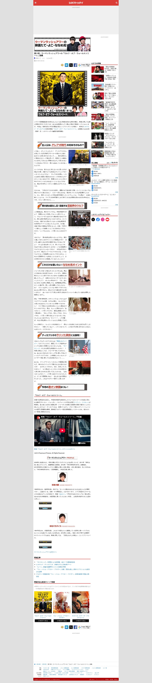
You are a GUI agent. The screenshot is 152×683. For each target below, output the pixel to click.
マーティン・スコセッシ (81, 402)
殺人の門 (97, 673)
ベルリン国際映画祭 (96, 668)
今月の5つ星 (46, 669)
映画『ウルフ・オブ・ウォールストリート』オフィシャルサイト (54, 449)
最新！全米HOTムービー (82, 671)
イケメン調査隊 (66, 669)
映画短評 (82, 674)
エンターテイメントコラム (77, 669)
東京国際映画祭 (54, 668)
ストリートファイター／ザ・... (77, 673)
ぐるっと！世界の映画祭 (69, 671)
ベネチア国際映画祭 (85, 668)
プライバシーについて (100, 679)
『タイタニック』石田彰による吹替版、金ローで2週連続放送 (55, 562)
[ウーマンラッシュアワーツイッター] (45, 508)
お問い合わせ (92, 679)
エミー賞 (105, 668)
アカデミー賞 (46, 668)
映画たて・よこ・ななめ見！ (44, 58)
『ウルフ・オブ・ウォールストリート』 (65, 129)
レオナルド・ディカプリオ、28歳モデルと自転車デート (54, 564)
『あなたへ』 (62, 494)
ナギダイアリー (89, 673)
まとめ (87, 669)
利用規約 (107, 679)
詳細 (116, 177)
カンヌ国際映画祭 (75, 668)
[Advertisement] (76, 21)
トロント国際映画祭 (64, 668)
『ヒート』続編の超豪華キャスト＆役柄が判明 (51, 567)
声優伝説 (60, 671)
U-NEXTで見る (43, 621)
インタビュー (89, 674)
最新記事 (45, 674)
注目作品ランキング (73, 674)
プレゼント (96, 674)
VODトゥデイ (46, 676)
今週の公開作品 (52, 674)
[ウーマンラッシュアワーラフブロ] (45, 503)
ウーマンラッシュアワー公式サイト (45, 552)
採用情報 (111, 679)
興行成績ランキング (62, 674)
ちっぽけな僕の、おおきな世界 (61, 673)
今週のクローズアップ (56, 669)
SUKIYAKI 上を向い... (47, 673)
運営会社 (116, 679)
